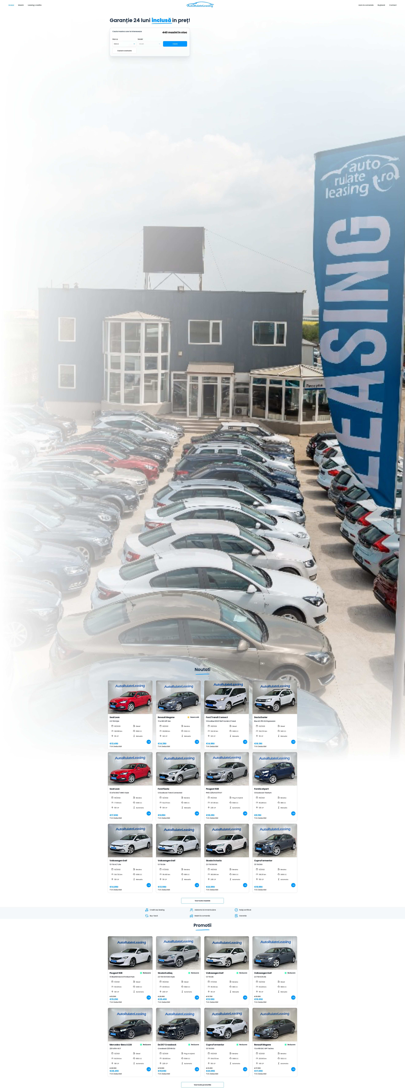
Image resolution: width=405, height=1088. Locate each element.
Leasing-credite (34, 5)
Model (140, 39)
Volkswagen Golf (118, 860)
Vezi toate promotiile (202, 1085)
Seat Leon (115, 717)
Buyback (381, 5)
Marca (115, 39)
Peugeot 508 (212, 788)
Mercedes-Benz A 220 (121, 1044)
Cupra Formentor (263, 860)
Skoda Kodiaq (165, 972)
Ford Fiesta (163, 788)
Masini (21, 5)
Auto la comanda (365, 5)
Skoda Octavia (213, 860)
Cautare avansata (124, 51)
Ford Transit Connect (217, 717)
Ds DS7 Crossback (167, 1044)
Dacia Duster (260, 717)
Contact (393, 5)
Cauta (175, 44)
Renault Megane (166, 717)
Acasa (11, 5)
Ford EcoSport (261, 788)
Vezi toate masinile (202, 901)
